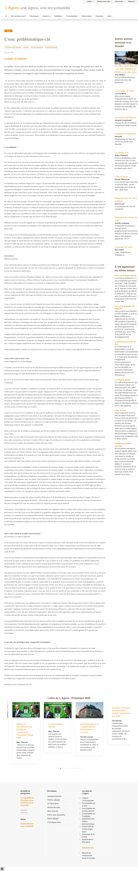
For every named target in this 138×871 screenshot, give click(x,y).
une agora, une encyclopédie (45, 7)
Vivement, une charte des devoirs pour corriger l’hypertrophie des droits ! (116, 711)
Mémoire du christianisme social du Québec (88, 855)
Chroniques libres (54, 822)
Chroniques (34, 16)
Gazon (26, 47)
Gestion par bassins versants (123, 444)
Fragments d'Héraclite (125, 133)
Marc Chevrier (52, 811)
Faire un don (119, 1)
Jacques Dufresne (54, 796)
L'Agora (12, 7)
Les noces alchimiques (125, 117)
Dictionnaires (86, 16)
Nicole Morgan (53, 818)
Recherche (131, 1)
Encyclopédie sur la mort (88, 804)
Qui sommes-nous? (18, 16)
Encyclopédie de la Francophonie (88, 809)
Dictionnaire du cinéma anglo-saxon (88, 829)
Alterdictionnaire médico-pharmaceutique (88, 821)
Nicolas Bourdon (53, 807)
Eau (8, 31)
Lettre (109, 16)
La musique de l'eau (124, 90)
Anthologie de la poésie (88, 835)
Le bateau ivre (121, 152)
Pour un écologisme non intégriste (125, 307)
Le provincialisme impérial (51, 725)
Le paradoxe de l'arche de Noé (125, 342)
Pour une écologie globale (125, 275)
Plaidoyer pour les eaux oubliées (126, 199)
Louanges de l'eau (123, 246)
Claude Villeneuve (15, 58)
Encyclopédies (72, 16)
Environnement (37, 47)
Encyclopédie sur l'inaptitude (88, 814)
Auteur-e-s (46, 16)
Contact (89, 1)
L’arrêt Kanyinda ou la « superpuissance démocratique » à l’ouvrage (84, 727)
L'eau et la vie (121, 176)
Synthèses (58, 16)
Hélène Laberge (53, 800)
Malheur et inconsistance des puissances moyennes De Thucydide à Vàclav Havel (20, 730)
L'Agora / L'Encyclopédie (88, 799)
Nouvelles (99, 16)
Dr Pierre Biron (53, 803)
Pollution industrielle (13, 47)
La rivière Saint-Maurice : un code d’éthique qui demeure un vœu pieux (126, 68)
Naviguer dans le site (103, 1)
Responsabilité (51, 47)
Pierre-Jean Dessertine (56, 815)
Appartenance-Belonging (87, 840)
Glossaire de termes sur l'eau (126, 219)
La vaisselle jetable (122, 379)
